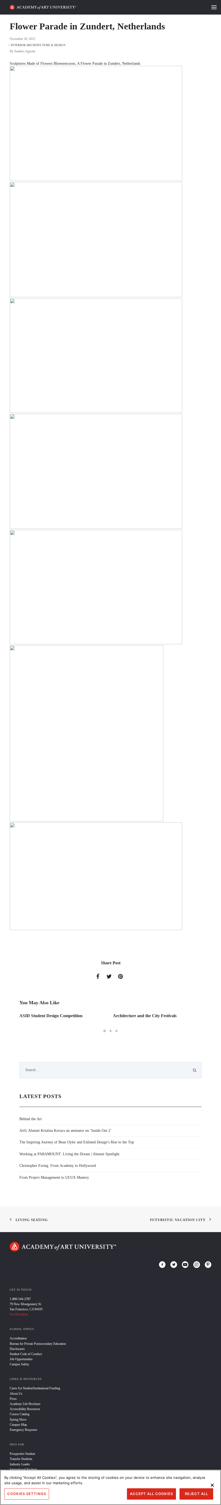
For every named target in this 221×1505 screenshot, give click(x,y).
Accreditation (18, 1338)
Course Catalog (19, 1414)
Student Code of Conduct (26, 1354)
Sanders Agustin (24, 51)
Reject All (196, 1494)
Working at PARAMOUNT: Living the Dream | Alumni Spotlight (69, 1154)
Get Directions (19, 1314)
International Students (23, 1469)
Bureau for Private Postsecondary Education (38, 1344)
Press (13, 1399)
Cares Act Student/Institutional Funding (35, 1388)
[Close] (212, 1485)
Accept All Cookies (151, 1494)
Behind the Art (30, 1119)
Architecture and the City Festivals (145, 1015)
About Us (16, 1394)
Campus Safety (19, 1364)
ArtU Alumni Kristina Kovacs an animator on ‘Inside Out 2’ (65, 1131)
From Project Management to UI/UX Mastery (54, 1177)
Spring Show (18, 1419)
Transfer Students (21, 1459)
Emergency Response (23, 1430)
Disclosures (17, 1349)
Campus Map (18, 1425)
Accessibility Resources (25, 1409)
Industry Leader (20, 1464)
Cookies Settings (26, 1494)
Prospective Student (22, 1454)
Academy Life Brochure (25, 1404)
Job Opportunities (21, 1359)
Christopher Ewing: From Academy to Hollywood (57, 1166)
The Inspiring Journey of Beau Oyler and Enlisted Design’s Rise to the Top (76, 1142)
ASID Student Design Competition (50, 1015)
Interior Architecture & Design (38, 45)
